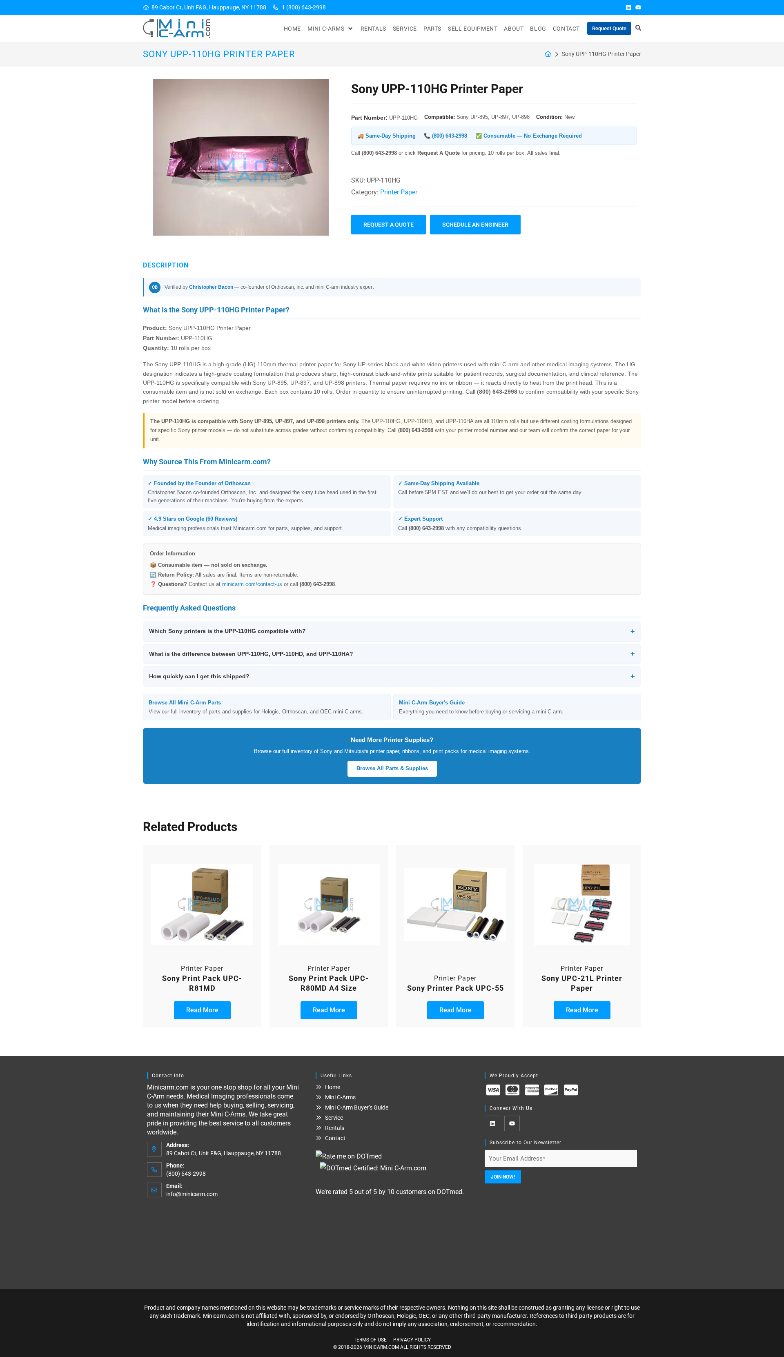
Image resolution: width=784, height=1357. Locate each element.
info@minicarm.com (192, 1194)
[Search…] (638, 28)
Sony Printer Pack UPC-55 (455, 988)
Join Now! (503, 1177)
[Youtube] (638, 7)
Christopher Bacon (211, 287)
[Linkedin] (628, 7)
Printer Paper (398, 192)
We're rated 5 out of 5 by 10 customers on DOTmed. (390, 1192)
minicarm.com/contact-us (252, 584)
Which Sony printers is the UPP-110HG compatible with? (392, 631)
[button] (330, 29)
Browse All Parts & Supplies (392, 768)
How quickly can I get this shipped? (392, 676)
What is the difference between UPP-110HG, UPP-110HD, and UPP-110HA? (392, 654)
